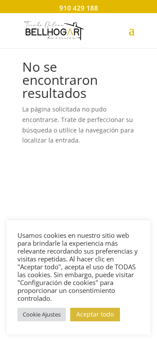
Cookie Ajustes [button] (42, 314)
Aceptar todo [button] (95, 314)
